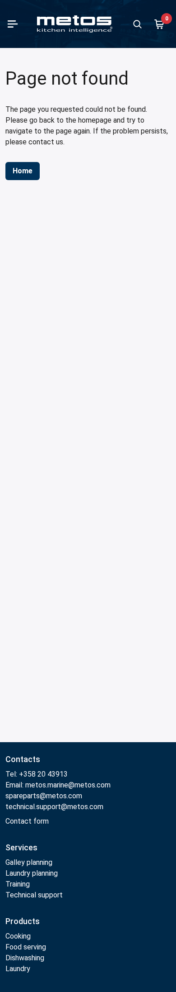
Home (22, 171)
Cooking (18, 936)
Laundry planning (31, 873)
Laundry (17, 968)
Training (17, 884)
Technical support (34, 895)
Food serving (25, 947)
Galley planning (28, 862)
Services (21, 847)
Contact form (27, 821)
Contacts (22, 759)
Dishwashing (24, 958)
